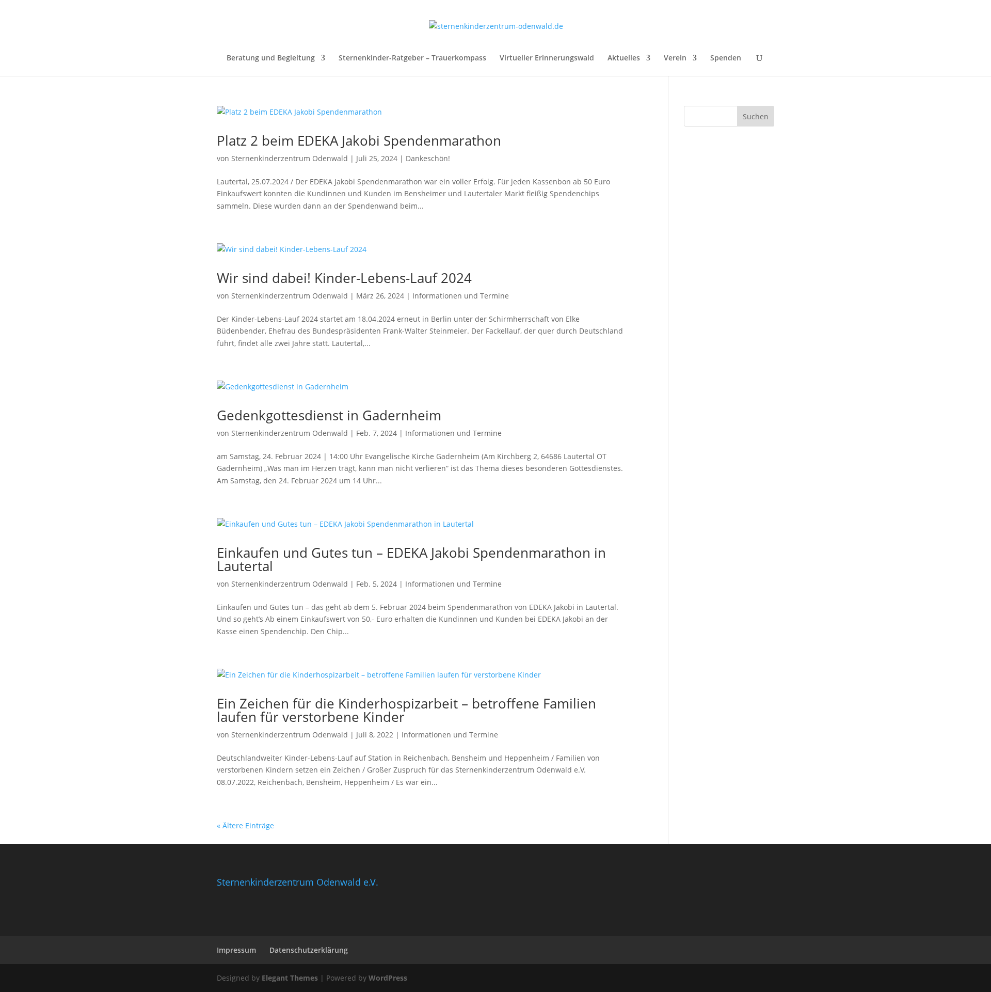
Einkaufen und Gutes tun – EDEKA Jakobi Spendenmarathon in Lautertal (411, 559)
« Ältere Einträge (245, 825)
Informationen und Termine (460, 296)
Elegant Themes (290, 978)
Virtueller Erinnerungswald (547, 58)
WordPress (388, 978)
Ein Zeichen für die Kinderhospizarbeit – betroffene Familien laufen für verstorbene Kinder (406, 710)
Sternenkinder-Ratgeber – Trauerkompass (412, 58)
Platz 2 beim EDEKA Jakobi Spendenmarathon (359, 140)
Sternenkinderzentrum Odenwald (289, 158)
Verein (675, 58)
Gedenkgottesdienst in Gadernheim (329, 415)
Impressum (236, 950)
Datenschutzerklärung (308, 950)
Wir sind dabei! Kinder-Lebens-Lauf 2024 (344, 278)
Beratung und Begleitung (271, 58)
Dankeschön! (428, 158)
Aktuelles (624, 58)
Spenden (725, 58)
